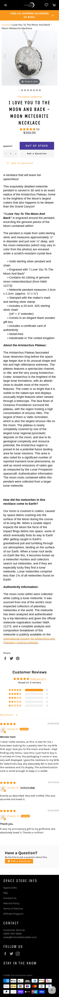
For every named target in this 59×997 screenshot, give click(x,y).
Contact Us (9, 898)
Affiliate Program (13, 913)
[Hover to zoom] (29, 57)
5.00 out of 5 (38, 678)
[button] (28, 129)
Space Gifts (10, 887)
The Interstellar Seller (21, 975)
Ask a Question (37, 153)
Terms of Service (13, 908)
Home (5, 24)
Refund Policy (11, 903)
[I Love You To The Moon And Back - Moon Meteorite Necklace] (31, 90)
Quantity (7, 146)
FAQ (5, 892)
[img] (8, 724)
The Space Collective (29, 96)
